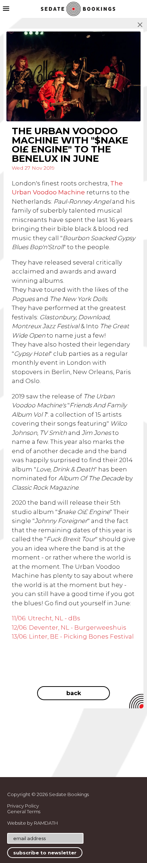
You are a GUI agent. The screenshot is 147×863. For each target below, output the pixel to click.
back (73, 693)
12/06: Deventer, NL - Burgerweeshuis (69, 627)
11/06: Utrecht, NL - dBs (46, 618)
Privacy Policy (23, 806)
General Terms (23, 811)
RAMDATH (46, 823)
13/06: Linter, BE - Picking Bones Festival (73, 636)
